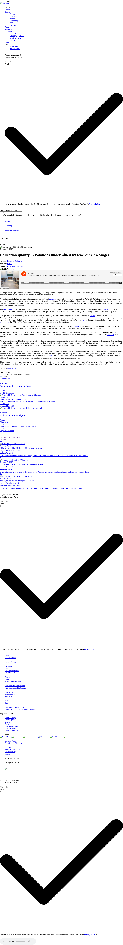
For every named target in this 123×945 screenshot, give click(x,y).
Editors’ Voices (10, 658)
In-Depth (8, 31)
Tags (6, 703)
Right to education (7, 431)
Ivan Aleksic (12, 368)
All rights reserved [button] (12, 762)
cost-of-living (8, 309)
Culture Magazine (11, 662)
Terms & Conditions (12, 750)
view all (13, 25)
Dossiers (13, 34)
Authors (8, 701)
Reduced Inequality (7, 406)
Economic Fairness (14, 261)
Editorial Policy (11, 741)
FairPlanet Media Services (15, 686)
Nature (12, 18)
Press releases (15, 49)
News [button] (7, 44)
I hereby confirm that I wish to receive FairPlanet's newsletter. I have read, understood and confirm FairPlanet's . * (53, 204)
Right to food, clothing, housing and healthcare (18, 426)
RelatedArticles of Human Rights (12, 414)
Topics (7, 12)
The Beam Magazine (13, 681)
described (110, 335)
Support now (5, 379)
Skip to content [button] (5, 1)
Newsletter (14, 46)
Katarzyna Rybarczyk (15, 266)
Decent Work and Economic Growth (14, 399)
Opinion (8, 42)
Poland (9, 264)
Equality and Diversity (13, 743)
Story (7, 27)
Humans (13, 14)
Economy (13, 16)
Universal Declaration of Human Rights (20, 709)
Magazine (8, 29)
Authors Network (11, 731)
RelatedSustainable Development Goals (15, 384)
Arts (11, 23)
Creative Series (15, 38)
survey (93, 316)
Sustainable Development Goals (17, 707)
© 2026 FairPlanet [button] (12, 758)
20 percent (105, 309)
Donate (7, 51)
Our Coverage (10, 718)
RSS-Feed (9, 696)
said (68, 303)
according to (4, 322)
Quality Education (7, 393)
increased (52, 299)
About (7, 10)
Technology (14, 21)
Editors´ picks (10, 720)
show (83, 320)
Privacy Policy (94, 204)
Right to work (5, 422)
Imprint (7, 754)
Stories (7, 660)
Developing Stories (17, 36)
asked (76, 326)
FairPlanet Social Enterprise (15, 688)
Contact (8, 747)
